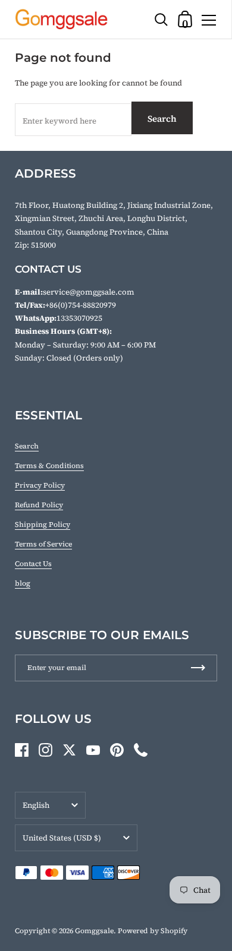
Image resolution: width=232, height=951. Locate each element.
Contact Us (33, 563)
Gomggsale (94, 931)
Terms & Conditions (49, 465)
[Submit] (198, 668)
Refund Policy (39, 505)
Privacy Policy (40, 485)
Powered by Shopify (152, 931)
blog (22, 583)
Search (162, 118)
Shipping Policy (42, 524)
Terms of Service (43, 544)
